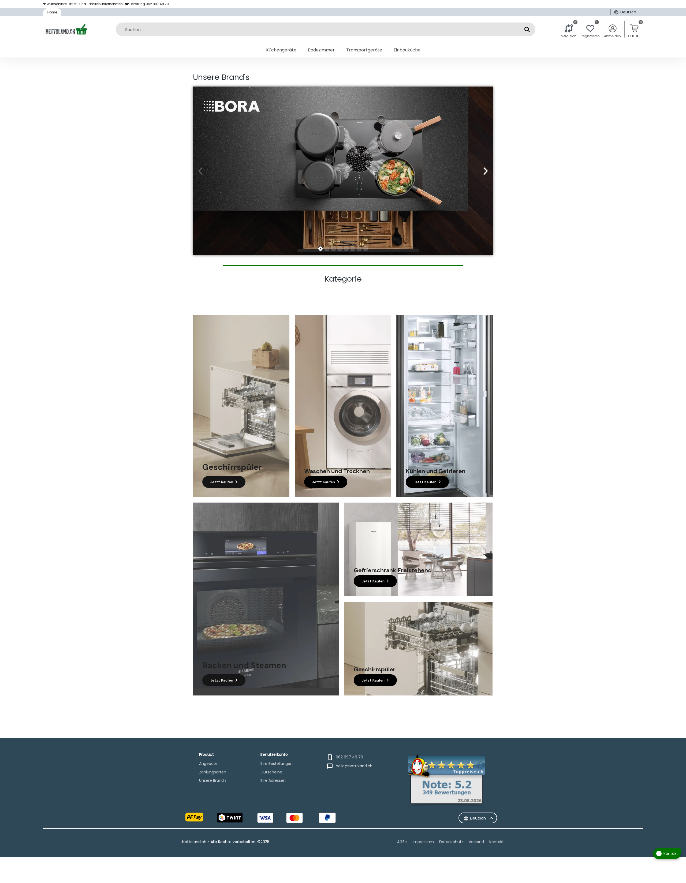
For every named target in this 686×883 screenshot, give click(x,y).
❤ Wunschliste (55, 4)
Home (52, 12)
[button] (200, 171)
